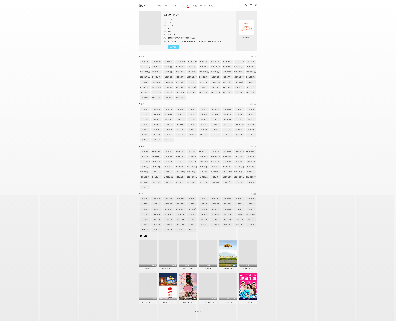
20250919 (251, 119)
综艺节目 (171, 25)
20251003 (215, 124)
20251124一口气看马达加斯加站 (169, 97)
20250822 (180, 114)
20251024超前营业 (181, 87)
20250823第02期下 (204, 67)
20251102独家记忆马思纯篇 (181, 182)
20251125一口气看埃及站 (181, 97)
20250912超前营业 (216, 72)
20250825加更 (215, 67)
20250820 (157, 114)
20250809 (145, 109)
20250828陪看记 (228, 67)
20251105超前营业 (192, 92)
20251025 (251, 129)
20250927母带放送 (228, 77)
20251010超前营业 (181, 82)
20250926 (168, 124)
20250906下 (192, 72)
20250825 (204, 114)
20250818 (251, 61)
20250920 (168, 77)
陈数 (172, 38)
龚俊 (188, 38)
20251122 (168, 140)
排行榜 (203, 6)
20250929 (192, 124)
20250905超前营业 (169, 72)
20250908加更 (204, 72)
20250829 (227, 114)
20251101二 (204, 135)
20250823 (192, 114)
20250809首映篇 (145, 61)
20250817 (239, 109)
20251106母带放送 (204, 92)
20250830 (239, 114)
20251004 (145, 82)
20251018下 (251, 82)
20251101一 (192, 135)
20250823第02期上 (192, 67)
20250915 (227, 119)
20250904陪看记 (157, 72)
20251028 (157, 135)
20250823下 (204, 156)
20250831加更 (145, 72)
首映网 (142, 5)
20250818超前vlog (251, 151)
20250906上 (180, 72)
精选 (159, 6)
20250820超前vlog (157, 156)
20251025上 (192, 87)
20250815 (215, 109)
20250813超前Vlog (192, 151)
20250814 (204, 109)
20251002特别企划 (251, 167)
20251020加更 (157, 87)
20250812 (180, 109)
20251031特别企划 (251, 87)
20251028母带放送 (228, 87)
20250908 (192, 119)
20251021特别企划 (169, 87)
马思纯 (176, 38)
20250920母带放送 (181, 77)
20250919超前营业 (157, 77)
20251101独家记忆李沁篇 (157, 182)
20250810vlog (156, 61)
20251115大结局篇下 (239, 92)
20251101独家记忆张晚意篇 (169, 182)
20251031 (180, 135)
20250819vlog (145, 67)
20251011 (192, 82)
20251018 (192, 129)
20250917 (239, 119)
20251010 (145, 129)
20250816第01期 (228, 61)
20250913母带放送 (239, 72)
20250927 (215, 77)
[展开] (219, 41)
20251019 (204, 129)
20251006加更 (168, 82)
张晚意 (192, 38)
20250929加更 (239, 77)
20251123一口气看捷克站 (145, 97)
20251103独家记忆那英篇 (192, 182)
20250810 (157, 109)
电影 (166, 6)
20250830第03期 (251, 67)
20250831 (251, 114)
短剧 (195, 6)
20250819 (145, 114)
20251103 (180, 92)
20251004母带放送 (157, 82)
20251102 (168, 92)
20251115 (157, 140)
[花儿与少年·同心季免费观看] (150, 28)
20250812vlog (180, 61)
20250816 (227, 109)
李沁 (180, 38)
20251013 (168, 129)
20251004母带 (239, 124)
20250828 (215, 114)
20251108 (145, 140)
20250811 (168, 109)
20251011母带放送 (204, 82)
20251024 (239, 129)
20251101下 (157, 92)
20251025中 (204, 87)
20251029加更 (239, 87)
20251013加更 (215, 82)
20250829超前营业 (239, 67)
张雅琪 (184, 38)
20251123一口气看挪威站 (157, 97)
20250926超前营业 (204, 77)
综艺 (188, 6)
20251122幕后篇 (251, 92)
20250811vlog (168, 61)
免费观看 (173, 47)
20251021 (227, 129)
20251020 (215, 129)
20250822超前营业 (181, 67)
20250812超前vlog (181, 151)
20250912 (204, 119)
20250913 (227, 72)
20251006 (251, 124)
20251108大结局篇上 (228, 92)
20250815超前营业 (216, 61)
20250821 (168, 114)
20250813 (192, 109)
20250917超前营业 (145, 77)
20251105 (227, 135)
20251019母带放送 (145, 87)
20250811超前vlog (169, 151)
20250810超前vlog (157, 151)
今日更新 (212, 6)
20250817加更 (239, 61)
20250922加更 (192, 77)
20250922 (157, 124)
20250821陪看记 (169, 67)
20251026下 (216, 87)
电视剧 (173, 6)
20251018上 (239, 82)
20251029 (168, 135)
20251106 (239, 135)
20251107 (251, 135)
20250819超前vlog (145, 156)
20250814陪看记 (204, 61)
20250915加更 (251, 72)
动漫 (181, 6)
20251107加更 (215, 92)
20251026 (145, 135)
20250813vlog (192, 61)
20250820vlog (156, 67)
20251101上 (145, 92)
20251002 (204, 124)
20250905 (157, 119)
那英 (169, 38)
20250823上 (192, 156)
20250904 (145, 119)
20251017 (180, 129)
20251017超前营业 (228, 82)
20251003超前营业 (251, 77)
